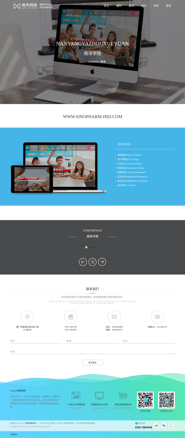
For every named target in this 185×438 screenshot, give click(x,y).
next (102, 262)
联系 (168, 5)
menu (92, 262)
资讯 (156, 5)
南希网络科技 (30, 423)
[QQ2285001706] (171, 426)
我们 (143, 5)
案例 (119, 5)
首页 (106, 5)
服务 (131, 5)
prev (83, 262)
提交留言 (92, 363)
